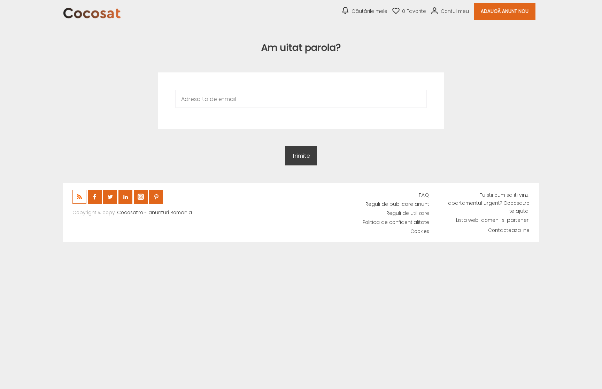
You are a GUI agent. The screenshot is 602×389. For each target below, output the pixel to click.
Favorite (414, 11)
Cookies (419, 231)
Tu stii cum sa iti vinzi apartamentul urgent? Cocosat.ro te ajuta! (489, 203)
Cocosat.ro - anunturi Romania (154, 212)
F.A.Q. (424, 195)
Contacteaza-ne (509, 230)
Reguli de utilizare (407, 213)
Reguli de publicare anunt (397, 204)
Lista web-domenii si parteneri (493, 220)
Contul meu (455, 11)
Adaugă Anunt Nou (504, 11)
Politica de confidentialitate (396, 222)
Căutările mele (369, 11)
